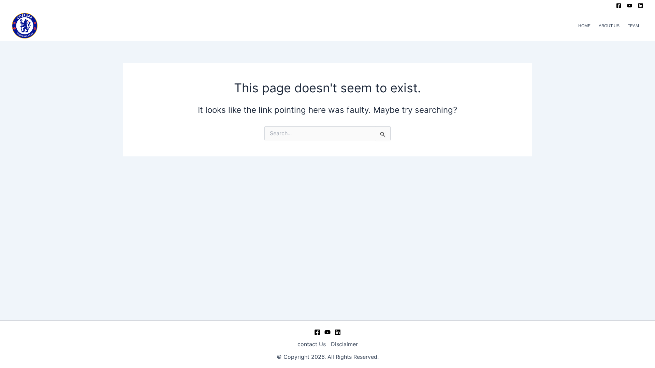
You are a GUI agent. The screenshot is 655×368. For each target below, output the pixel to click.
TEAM (633, 26)
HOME (584, 26)
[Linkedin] (640, 5)
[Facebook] (618, 5)
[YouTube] (629, 5)
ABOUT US (609, 26)
